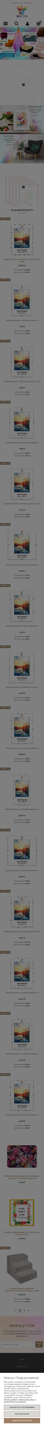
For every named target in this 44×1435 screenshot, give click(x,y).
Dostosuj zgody (22, 1414)
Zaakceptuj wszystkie (22, 1420)
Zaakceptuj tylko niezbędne (22, 1407)
